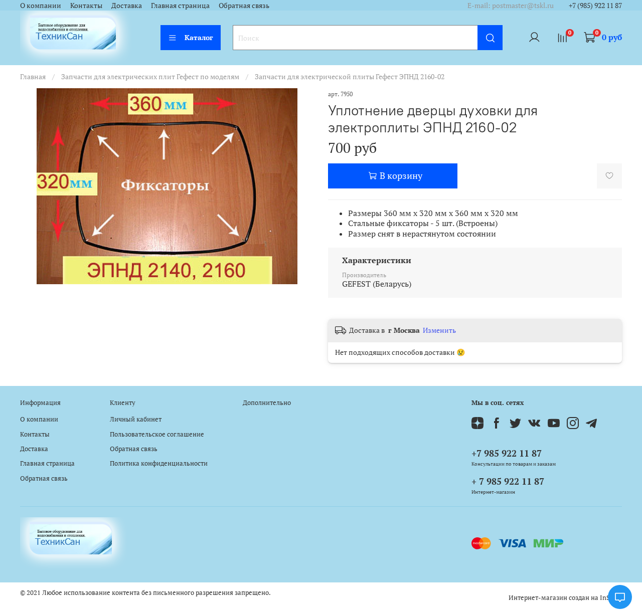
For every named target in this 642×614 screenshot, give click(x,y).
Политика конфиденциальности (159, 463)
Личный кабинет (136, 419)
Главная (33, 76)
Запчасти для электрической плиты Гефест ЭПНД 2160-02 (349, 76)
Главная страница (180, 5)
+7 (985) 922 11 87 (595, 5)
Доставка (126, 5)
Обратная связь (244, 5)
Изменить (439, 330)
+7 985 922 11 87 (506, 453)
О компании (40, 5)
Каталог (199, 37)
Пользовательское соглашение (157, 434)
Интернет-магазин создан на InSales (565, 597)
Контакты (86, 5)
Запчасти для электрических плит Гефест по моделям (150, 76)
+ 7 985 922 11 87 (507, 481)
